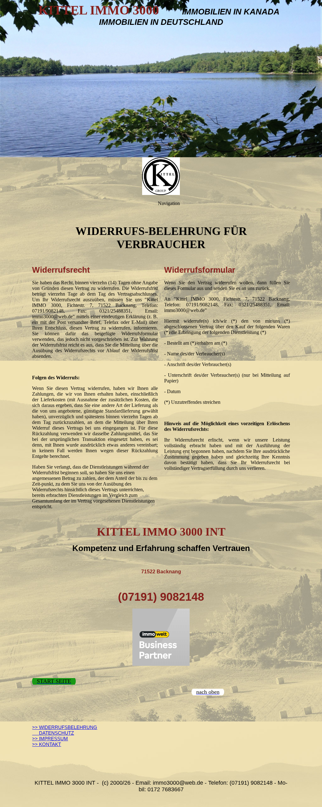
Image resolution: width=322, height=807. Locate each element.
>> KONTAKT (46, 744)
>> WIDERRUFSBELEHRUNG (64, 727)
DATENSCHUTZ (53, 733)
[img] (161, 78)
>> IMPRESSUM (50, 738)
